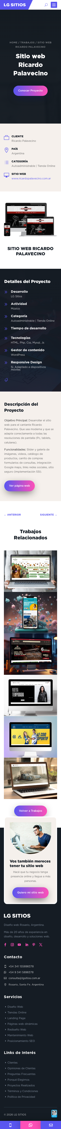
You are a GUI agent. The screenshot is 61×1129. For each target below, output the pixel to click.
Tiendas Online (16, 1012)
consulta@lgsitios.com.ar (24, 978)
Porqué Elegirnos (18, 1079)
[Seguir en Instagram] (12, 945)
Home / (15, 43)
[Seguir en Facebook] (5, 945)
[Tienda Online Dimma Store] (30, 695)
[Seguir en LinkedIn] (27, 945)
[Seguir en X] (41, 945)
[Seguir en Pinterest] (34, 945)
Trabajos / (29, 43)
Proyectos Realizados (21, 1085)
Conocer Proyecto (30, 90)
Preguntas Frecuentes (21, 1074)
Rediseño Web (16, 1029)
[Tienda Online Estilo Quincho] (30, 654)
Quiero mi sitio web (30, 892)
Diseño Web (15, 1006)
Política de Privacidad (21, 1096)
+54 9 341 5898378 (21, 972)
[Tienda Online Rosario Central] (30, 736)
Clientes (12, 1062)
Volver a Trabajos (30, 811)
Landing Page (16, 1018)
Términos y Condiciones (22, 1091)
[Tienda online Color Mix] (30, 612)
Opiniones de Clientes (21, 1068)
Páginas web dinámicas (22, 1023)
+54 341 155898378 (21, 966)
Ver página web (19, 485)
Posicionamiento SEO (21, 1040)
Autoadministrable (25, 779)
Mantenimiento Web (20, 1035)
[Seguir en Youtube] (19, 945)
